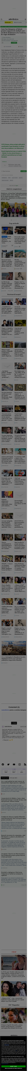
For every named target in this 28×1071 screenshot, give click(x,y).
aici (16, 1050)
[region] (13, 1053)
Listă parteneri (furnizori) (4, 1063)
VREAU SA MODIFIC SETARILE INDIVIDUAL (13, 1068)
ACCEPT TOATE (13, 1066)
